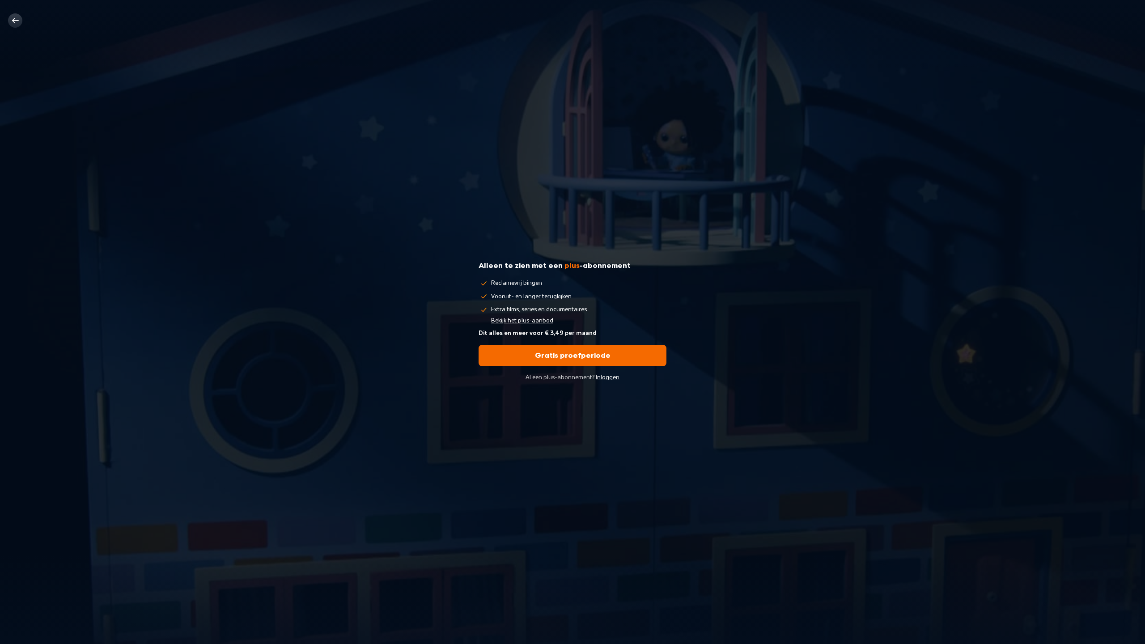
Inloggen (607, 377)
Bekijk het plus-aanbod (522, 321)
